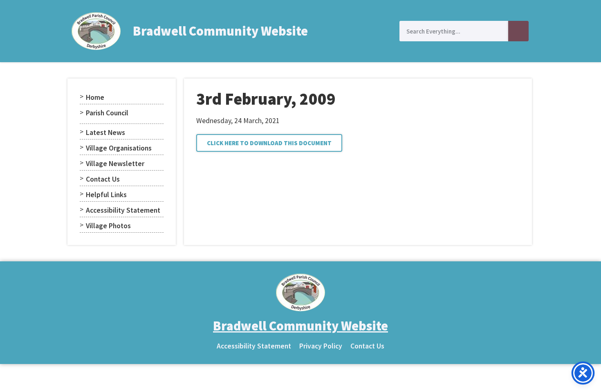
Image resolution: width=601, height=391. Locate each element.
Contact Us (103, 179)
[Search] (518, 31)
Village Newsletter (115, 163)
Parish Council (107, 112)
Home (95, 97)
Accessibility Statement (123, 210)
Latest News (105, 132)
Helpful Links (106, 194)
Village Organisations (119, 148)
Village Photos (108, 225)
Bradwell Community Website (220, 31)
